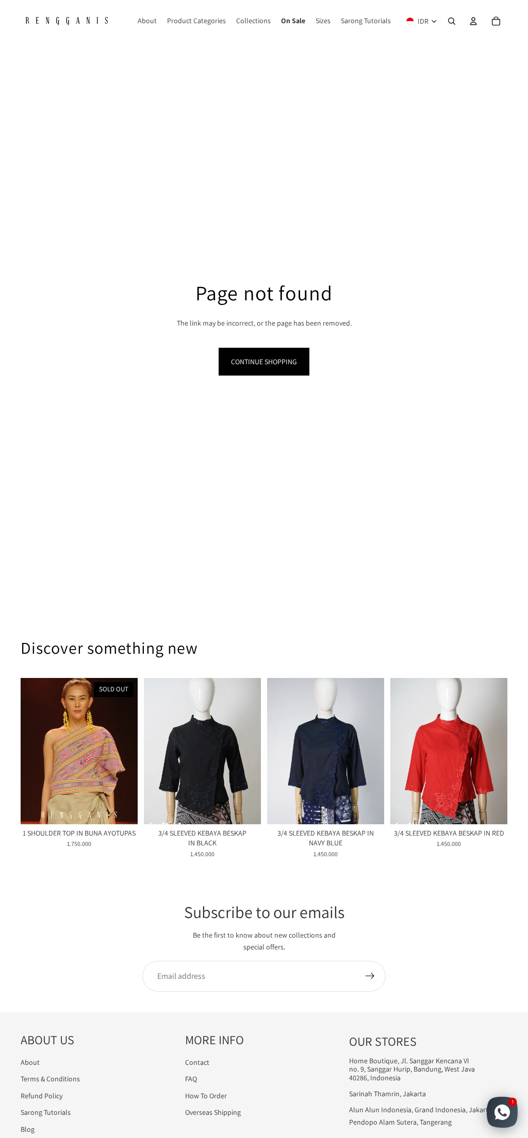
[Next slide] (130, 751)
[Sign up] (370, 976)
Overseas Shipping (213, 1112)
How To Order (206, 1095)
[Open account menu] (473, 21)
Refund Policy (41, 1095)
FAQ (191, 1078)
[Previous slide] (29, 751)
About (30, 1062)
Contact (197, 1062)
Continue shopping (264, 361)
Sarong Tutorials (46, 1112)
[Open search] (451, 21)
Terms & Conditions (50, 1078)
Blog (28, 1129)
